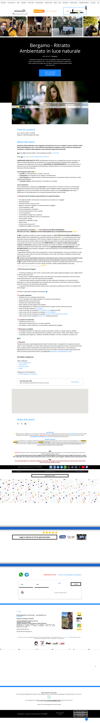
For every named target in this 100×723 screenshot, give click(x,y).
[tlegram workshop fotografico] (61, 467)
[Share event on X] (21, 423)
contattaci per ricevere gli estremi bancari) (28, 442)
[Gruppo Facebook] (58, 467)
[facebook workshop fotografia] (54, 467)
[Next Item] (96, 26)
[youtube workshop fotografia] (83, 467)
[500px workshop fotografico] (72, 467)
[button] (3, 2)
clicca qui (42, 435)
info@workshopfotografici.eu (22, 629)
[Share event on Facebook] (18, 423)
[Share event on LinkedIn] (25, 423)
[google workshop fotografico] (68, 467)
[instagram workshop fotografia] (50, 467)
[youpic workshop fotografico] (76, 467)
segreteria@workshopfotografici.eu (24, 631)
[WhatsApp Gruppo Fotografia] (65, 467)
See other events (50, 74)
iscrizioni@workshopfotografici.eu (38, 436)
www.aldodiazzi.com (41, 615)
